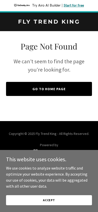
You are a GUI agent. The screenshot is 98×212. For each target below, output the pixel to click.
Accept (49, 200)
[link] (49, 22)
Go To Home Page (49, 89)
